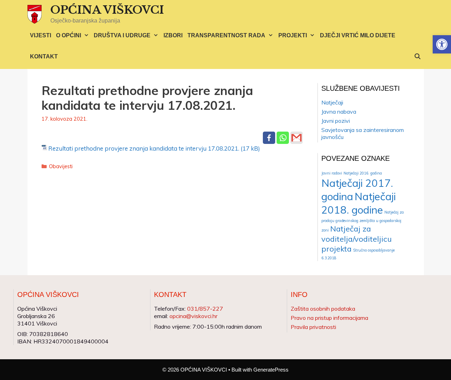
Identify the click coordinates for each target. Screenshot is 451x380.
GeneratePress (271, 370)
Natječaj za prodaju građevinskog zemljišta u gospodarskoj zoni (362, 221)
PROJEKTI (292, 35)
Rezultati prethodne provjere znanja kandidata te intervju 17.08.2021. (143, 148)
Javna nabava (338, 111)
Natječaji (332, 102)
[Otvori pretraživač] (418, 56)
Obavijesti (61, 166)
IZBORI (173, 35)
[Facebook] (269, 138)
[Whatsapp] (283, 138)
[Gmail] (296, 138)
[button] (442, 44)
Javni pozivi (335, 120)
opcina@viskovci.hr (193, 315)
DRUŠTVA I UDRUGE (122, 35)
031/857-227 (205, 308)
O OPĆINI (68, 35)
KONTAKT (44, 56)
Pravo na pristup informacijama (329, 317)
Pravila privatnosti (313, 326)
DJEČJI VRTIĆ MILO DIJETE (357, 35)
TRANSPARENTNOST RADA (226, 35)
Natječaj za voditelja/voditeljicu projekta (356, 238)
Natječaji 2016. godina (363, 173)
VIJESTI (40, 35)
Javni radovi (331, 173)
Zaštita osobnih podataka (323, 308)
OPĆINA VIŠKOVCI (107, 10)
